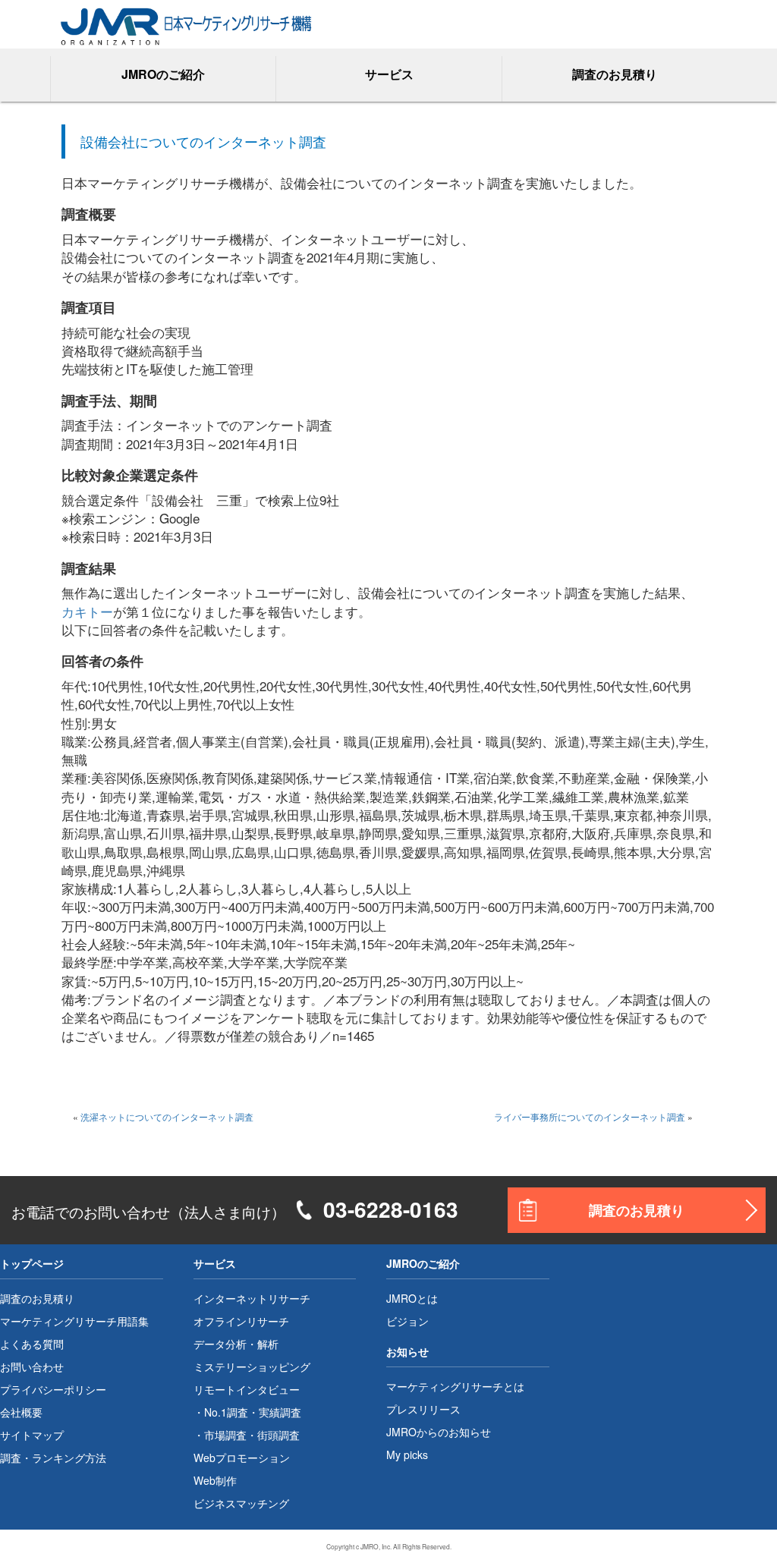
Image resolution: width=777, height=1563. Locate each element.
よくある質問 (32, 1343)
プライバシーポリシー (53, 1389)
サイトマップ (32, 1434)
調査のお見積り (614, 74)
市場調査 (225, 1434)
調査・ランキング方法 (53, 1457)
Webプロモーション (241, 1457)
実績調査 (280, 1412)
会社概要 (21, 1412)
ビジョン (407, 1321)
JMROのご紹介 (423, 1263)
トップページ (32, 1263)
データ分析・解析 (235, 1343)
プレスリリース (423, 1409)
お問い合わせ (32, 1366)
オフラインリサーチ (241, 1321)
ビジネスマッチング (241, 1503)
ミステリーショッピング (251, 1366)
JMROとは (412, 1298)
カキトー (87, 611)
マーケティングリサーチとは (455, 1386)
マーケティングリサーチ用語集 (74, 1321)
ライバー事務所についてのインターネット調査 (589, 1116)
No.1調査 (226, 1412)
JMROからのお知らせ (438, 1431)
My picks (407, 1454)
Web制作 (215, 1480)
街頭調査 (278, 1434)
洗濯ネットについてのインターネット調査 (166, 1116)
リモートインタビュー (246, 1389)
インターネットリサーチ (251, 1298)
